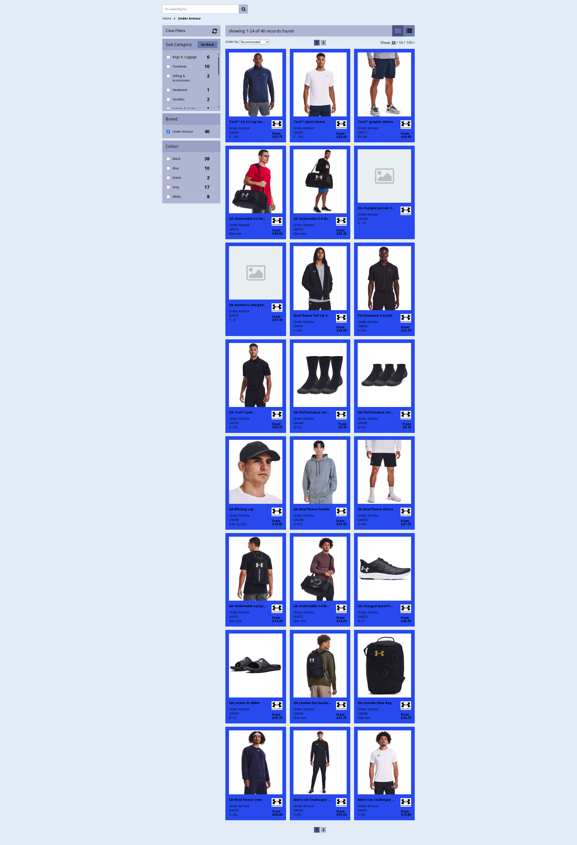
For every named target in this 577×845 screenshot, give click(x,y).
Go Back (207, 44)
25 (394, 42)
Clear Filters (175, 31)
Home (166, 18)
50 (401, 42)
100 (409, 42)
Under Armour (189, 18)
